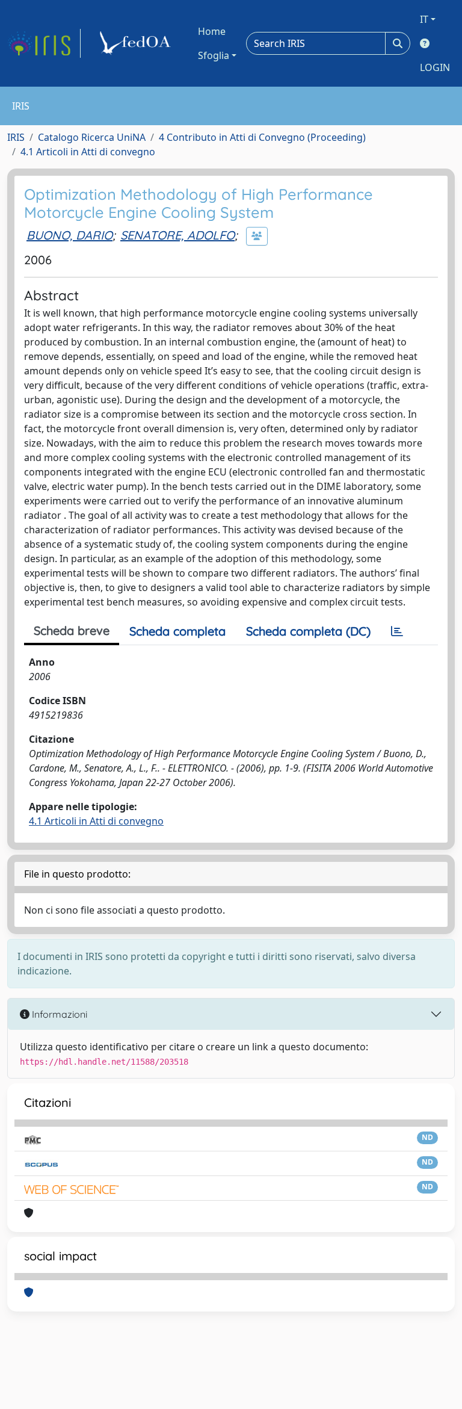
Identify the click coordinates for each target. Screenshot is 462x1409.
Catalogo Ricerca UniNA (92, 137)
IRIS (16, 137)
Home (212, 31)
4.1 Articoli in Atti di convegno (87, 151)
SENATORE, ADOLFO (177, 235)
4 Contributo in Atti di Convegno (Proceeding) (262, 137)
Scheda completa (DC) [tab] (308, 631)
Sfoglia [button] (213, 55)
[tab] (397, 631)
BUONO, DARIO (69, 235)
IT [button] (424, 19)
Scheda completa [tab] (177, 631)
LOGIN (435, 67)
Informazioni (58, 1014)
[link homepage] (44, 43)
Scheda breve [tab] (71, 630)
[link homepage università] (137, 43)
